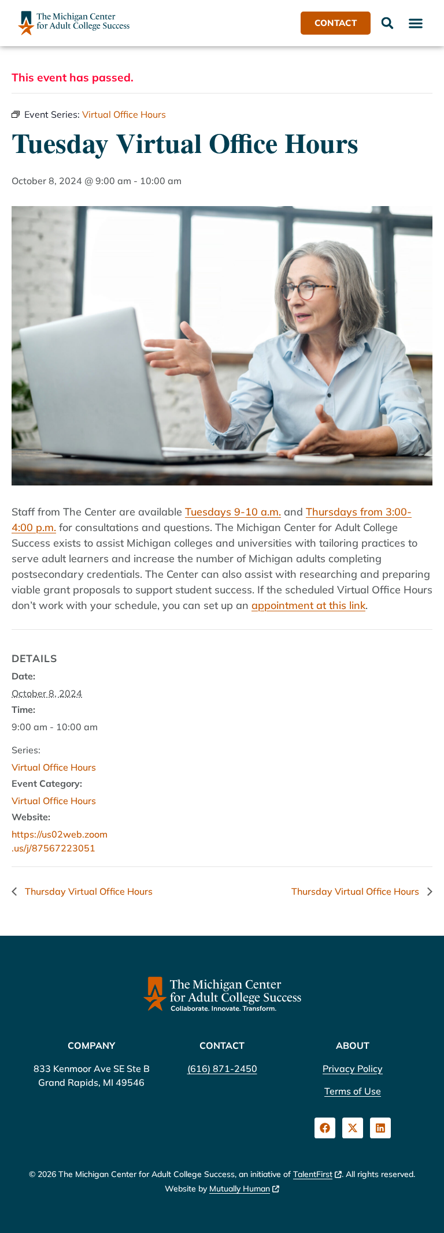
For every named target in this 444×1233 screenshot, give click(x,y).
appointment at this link (308, 605)
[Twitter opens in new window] (352, 1128)
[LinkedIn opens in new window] (380, 1128)
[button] (415, 23)
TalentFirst (312, 1174)
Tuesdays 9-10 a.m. (233, 511)
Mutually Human (239, 1188)
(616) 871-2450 (222, 1068)
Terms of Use (352, 1091)
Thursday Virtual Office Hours (88, 891)
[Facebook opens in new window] (324, 1128)
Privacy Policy (353, 1068)
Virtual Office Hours (54, 767)
